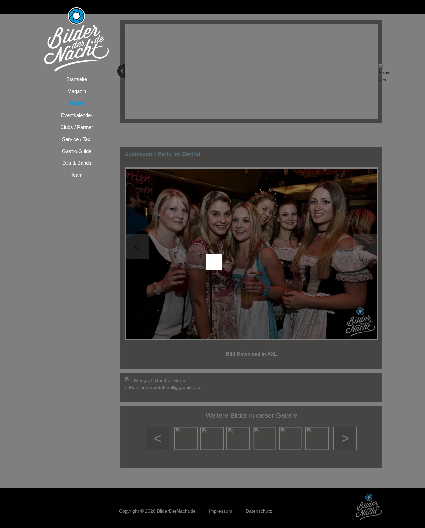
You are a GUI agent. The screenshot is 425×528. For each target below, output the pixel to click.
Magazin (76, 91)
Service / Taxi (76, 139)
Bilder (77, 103)
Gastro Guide (76, 151)
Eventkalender (76, 115)
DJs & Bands (76, 163)
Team (77, 175)
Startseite (76, 79)
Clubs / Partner (76, 127)
